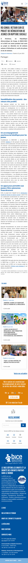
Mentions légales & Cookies (10, 560)
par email (4, 540)
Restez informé (14, 417)
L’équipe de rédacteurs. (7, 53)
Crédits (19, 560)
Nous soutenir (5, 529)
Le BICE (3, 508)
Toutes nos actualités (20, 374)
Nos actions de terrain (8, 513)
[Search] (26, 4)
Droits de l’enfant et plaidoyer (11, 518)
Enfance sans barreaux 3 (18, 266)
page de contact (11, 538)
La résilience (5, 524)
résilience (8, 142)
